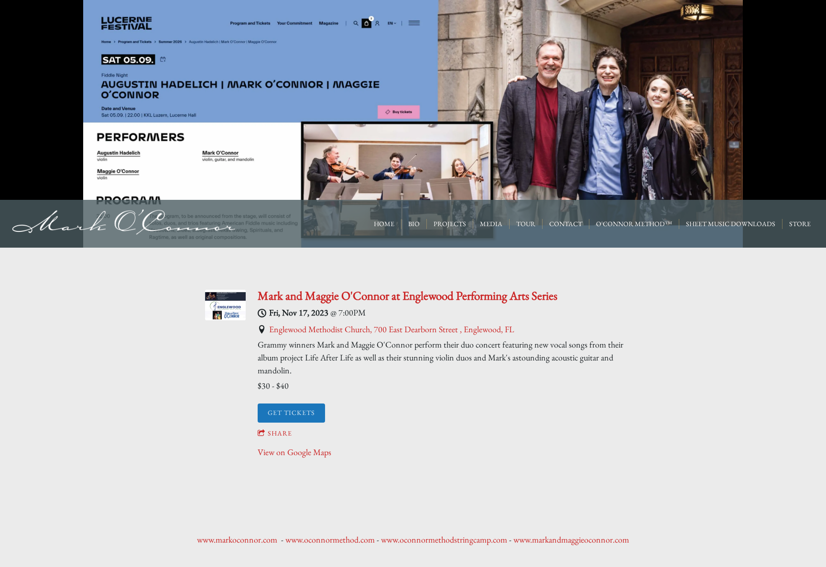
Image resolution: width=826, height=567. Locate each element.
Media (491, 223)
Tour (525, 223)
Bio (414, 223)
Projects (450, 223)
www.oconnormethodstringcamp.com (444, 539)
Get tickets (291, 412)
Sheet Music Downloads (730, 223)
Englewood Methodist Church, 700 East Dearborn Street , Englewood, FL (391, 329)
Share (280, 433)
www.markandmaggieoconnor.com (571, 539)
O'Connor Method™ (634, 223)
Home (384, 223)
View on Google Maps (294, 452)
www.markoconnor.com (237, 539)
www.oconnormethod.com (330, 539)
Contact (565, 223)
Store (800, 223)
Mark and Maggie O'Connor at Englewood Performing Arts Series (407, 295)
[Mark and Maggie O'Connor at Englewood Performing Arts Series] (225, 317)
